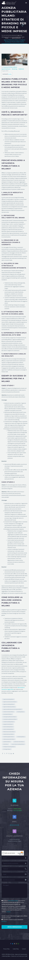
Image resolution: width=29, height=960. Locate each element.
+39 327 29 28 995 (17, 810)
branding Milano (20, 711)
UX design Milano (6, 749)
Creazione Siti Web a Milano (10, 67)
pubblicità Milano (6, 741)
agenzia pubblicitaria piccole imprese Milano (12, 709)
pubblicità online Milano (19, 741)
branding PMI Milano (7, 714)
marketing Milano (20, 736)
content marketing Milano (8, 721)
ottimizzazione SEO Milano (8, 739)
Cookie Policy (16, 949)
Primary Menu (26, 3)
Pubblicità (21, 69)
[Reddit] (13, 753)
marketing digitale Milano (8, 736)
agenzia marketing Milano (8, 704)
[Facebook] (2, 753)
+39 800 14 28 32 (17, 808)
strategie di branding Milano (9, 746)
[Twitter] (4, 753)
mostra (9, 74)
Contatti (24, 949)
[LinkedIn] (11, 753)
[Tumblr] (9, 753)
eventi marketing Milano (8, 729)
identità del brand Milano (8, 734)
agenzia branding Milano (8, 699)
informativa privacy (13, 900)
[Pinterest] (6, 753)
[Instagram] (16, 943)
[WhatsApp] (18, 943)
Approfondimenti (6, 69)
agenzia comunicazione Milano (9, 701)
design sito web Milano (8, 724)
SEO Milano (5, 744)
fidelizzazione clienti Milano (9, 731)
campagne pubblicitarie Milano (9, 716)
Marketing (14, 69)
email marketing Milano (8, 726)
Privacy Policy (6, 949)
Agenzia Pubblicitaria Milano (9, 706)
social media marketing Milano (18, 744)
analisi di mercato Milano (8, 711)
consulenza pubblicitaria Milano (9, 719)
